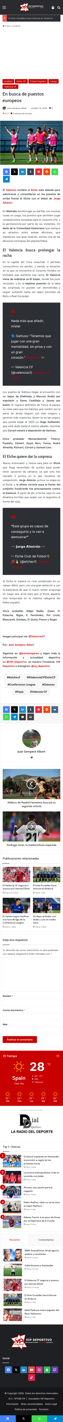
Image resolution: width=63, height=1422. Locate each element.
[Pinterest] (38, 171)
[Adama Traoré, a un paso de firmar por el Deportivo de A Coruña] (12, 1222)
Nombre (8, 996)
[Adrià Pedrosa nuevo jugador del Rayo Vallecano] (13, 1314)
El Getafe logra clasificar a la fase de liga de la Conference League (16, 919)
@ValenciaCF (37, 636)
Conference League (22, 684)
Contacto (44, 1409)
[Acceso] (53, 8)
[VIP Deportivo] (31, 7)
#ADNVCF (32, 357)
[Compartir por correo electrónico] (22, 717)
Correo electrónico (14, 1010)
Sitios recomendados (32, 1404)
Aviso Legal (51, 1404)
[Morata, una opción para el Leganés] (12, 1192)
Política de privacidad (26, 1409)
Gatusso (49, 684)
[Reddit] (46, 171)
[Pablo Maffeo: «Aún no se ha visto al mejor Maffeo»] (12, 1207)
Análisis (16, 26)
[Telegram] (6, 179)
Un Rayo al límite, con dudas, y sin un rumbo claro (44, 919)
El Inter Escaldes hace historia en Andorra (30, 18)
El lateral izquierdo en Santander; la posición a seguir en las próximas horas (41, 1160)
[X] (14, 171)
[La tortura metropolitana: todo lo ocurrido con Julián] (12, 1177)
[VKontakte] (54, 709)
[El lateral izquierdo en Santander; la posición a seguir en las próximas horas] (12, 1161)
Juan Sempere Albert (17, 108)
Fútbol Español (38, 81)
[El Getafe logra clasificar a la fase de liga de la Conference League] (16, 905)
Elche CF (21, 81)
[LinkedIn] (22, 171)
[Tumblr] (30, 171)
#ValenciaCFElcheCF (41, 677)
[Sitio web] (32, 757)
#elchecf (14, 677)
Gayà (20, 691)
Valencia (11, 190)
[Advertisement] (31, 53)
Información (12, 1404)
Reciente (14, 1239)
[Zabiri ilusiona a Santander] (13, 1270)
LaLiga (53, 81)
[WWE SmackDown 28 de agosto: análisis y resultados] (13, 1255)
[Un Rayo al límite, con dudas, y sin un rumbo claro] (46, 905)
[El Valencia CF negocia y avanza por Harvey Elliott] (16, 874)
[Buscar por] (58, 8)
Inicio (8, 26)
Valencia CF (10, 86)
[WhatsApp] (54, 171)
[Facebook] (6, 171)
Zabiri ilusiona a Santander (39, 1265)
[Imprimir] (30, 717)
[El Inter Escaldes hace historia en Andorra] (46, 874)
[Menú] (4, 8)
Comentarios (46, 1239)
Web (5, 1024)
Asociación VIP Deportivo (41, 1398)
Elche (34, 190)
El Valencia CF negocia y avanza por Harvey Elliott (16, 887)
